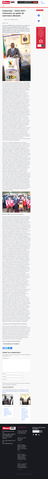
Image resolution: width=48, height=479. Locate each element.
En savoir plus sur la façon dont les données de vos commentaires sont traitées (15, 391)
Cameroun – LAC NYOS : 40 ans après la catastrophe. (21, 439)
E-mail (4, 376)
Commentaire (5, 358)
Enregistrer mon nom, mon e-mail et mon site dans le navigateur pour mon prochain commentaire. (16, 384)
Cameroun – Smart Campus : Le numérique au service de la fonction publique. (22, 432)
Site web (4, 379)
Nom (3, 373)
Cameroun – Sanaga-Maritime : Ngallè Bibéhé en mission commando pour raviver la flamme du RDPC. (22, 447)
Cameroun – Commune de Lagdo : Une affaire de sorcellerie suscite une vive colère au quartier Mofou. (22, 465)
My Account (43, 2)
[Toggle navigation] (3, 6)
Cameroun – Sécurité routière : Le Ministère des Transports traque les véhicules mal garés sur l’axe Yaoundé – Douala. (22, 457)
